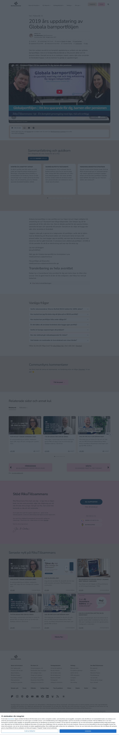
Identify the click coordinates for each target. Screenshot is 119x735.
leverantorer (11, 718)
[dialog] (59, 724)
